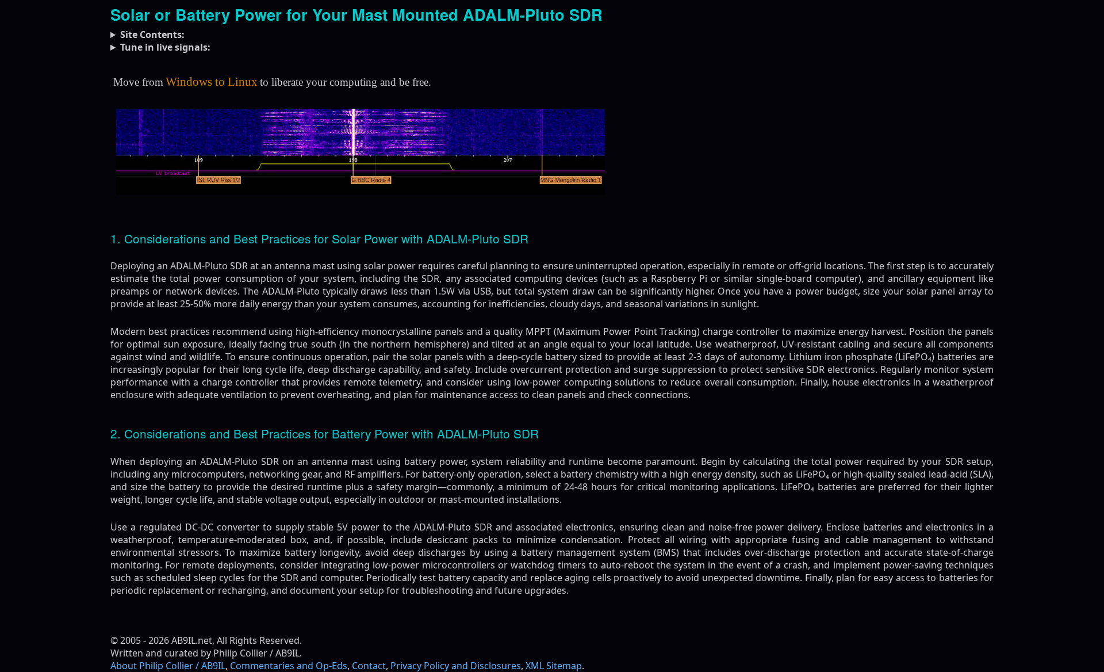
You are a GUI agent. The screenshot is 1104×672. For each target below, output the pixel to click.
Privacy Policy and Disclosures (455, 665)
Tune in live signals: (165, 47)
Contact (369, 665)
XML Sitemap (554, 665)
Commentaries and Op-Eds (288, 665)
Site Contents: (152, 34)
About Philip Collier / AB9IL (167, 665)
